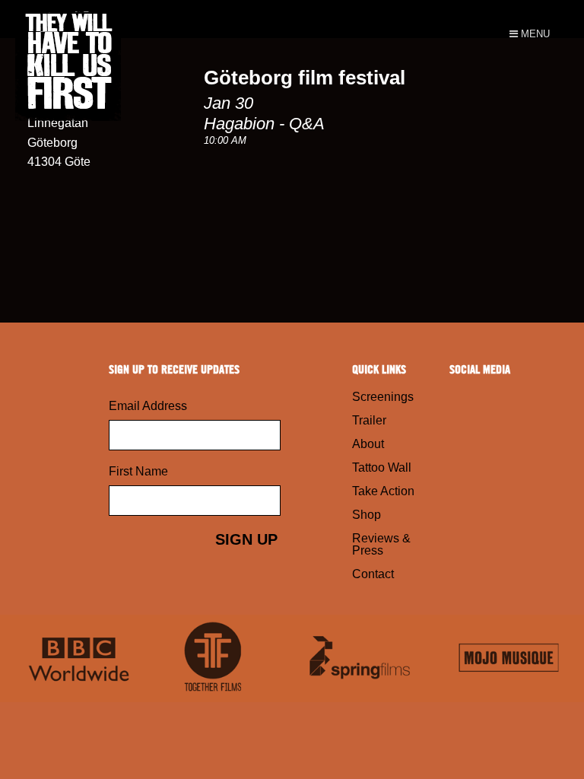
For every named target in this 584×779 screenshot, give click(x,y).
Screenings (383, 396)
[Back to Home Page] (146, 19)
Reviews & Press (381, 544)
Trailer (369, 420)
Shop (366, 514)
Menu (534, 34)
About (368, 443)
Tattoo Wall (381, 467)
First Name (138, 471)
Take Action (383, 491)
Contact (373, 574)
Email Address (148, 405)
